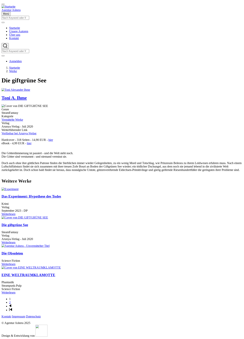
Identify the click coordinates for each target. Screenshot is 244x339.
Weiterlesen (8, 214)
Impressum (18, 316)
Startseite (14, 67)
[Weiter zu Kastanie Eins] (41, 335)
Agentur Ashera (11, 10)
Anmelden (15, 61)
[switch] (3, 4)
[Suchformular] (5, 46)
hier (50, 139)
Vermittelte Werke (12, 119)
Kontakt (6, 316)
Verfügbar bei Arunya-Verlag (19, 133)
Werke (13, 71)
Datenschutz (33, 316)
